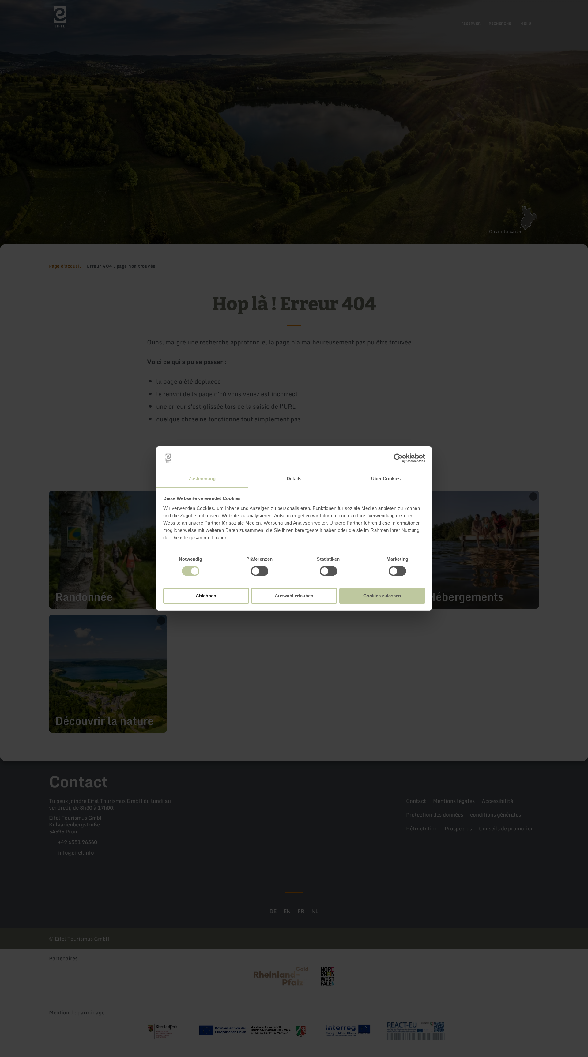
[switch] (259, 571)
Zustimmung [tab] (202, 478)
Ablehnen (206, 595)
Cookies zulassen (382, 595)
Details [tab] (294, 478)
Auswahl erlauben (294, 595)
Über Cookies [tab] (386, 478)
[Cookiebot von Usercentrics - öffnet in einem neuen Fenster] (398, 458)
